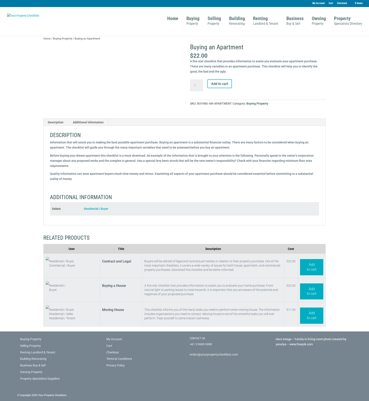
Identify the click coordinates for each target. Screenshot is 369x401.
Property (348, 21)
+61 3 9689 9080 (201, 344)
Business (295, 21)
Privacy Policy (115, 365)
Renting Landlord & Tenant (37, 352)
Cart (331, 3)
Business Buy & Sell (32, 365)
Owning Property (31, 372)
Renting (265, 21)
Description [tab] (55, 122)
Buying (192, 21)
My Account (318, 3)
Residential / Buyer (96, 208)
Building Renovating (33, 358)
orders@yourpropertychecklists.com (214, 354)
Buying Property (62, 38)
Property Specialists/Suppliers (40, 378)
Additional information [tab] (88, 122)
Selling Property (30, 345)
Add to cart (219, 84)
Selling (214, 21)
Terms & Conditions (119, 358)
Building (237, 21)
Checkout (342, 3)
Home (172, 19)
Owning (319, 21)
